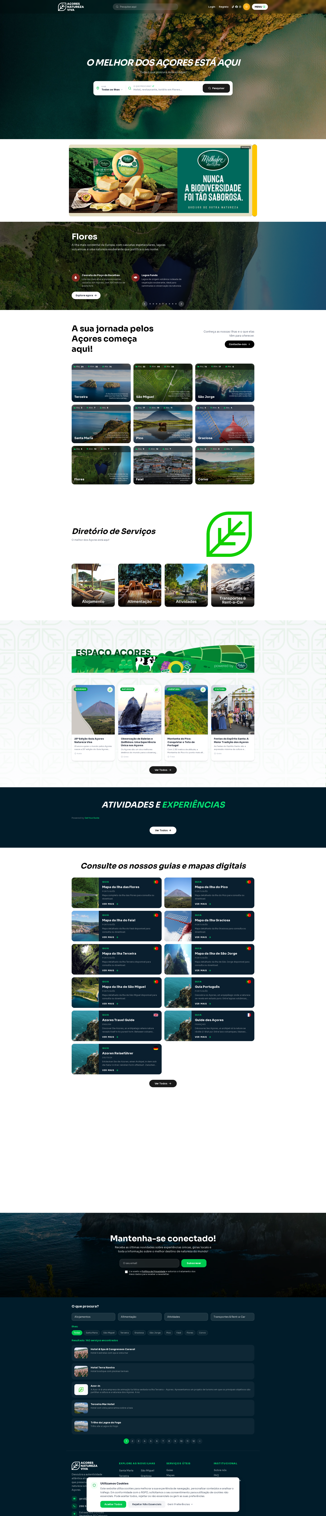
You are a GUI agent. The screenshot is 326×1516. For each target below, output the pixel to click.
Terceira (124, 1332)
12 (194, 1441)
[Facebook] (236, 7)
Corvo (202, 1332)
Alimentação (128, 1316)
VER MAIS (108, 904)
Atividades (173, 1316)
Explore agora (84, 295)
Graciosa (139, 1332)
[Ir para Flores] (169, 303)
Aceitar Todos (113, 1504)
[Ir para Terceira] (150, 303)
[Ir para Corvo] (176, 303)
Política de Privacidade (154, 1271)
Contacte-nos (238, 344)
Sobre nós (220, 1470)
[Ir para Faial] (172, 303)
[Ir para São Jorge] (156, 303)
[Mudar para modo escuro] (246, 6)
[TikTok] (233, 7)
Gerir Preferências (178, 1504)
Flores (190, 1332)
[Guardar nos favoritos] (110, 689)
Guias (169, 1470)
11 (187, 1441)
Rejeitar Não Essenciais (146, 1504)
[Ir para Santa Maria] (159, 303)
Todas (77, 1332)
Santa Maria (92, 1332)
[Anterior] (145, 304)
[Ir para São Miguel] (153, 303)
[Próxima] (181, 304)
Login (211, 6)
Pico (168, 1332)
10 (181, 1441)
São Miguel (109, 1332)
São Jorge (155, 1332)
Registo (224, 6)
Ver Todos (161, 769)
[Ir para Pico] (163, 303)
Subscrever (194, 1263)
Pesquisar (218, 88)
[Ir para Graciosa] (166, 303)
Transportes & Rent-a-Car (229, 1316)
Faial (179, 1332)
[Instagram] (240, 7)
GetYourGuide (92, 818)
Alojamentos (82, 1316)
